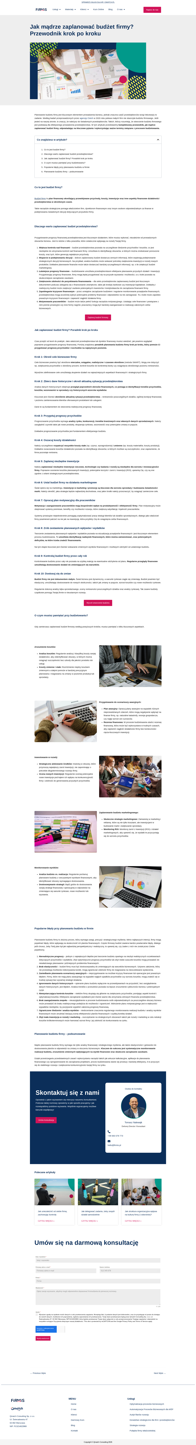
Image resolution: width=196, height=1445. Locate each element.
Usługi (55, 9)
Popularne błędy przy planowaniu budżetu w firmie (66, 167)
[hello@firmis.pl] (109, 1141)
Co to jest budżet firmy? (54, 150)
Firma (38, 1277)
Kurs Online (98, 9)
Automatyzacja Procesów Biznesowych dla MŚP (151, 1409)
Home (73, 1404)
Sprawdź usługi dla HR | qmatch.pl (98, 2)
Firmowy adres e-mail (43, 1267)
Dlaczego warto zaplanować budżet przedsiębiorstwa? (68, 154)
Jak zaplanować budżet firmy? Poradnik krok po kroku (68, 158)
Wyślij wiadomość (43, 1338)
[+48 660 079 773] (109, 1131)
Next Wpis (160, 1373)
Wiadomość (40, 1288)
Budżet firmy (40, 198)
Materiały (69, 9)
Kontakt (74, 1431)
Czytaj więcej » (46, 1221)
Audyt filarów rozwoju (139, 1415)
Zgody (38, 1312)
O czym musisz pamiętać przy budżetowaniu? (64, 163)
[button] (158, 139)
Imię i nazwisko (41, 1257)
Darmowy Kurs (77, 1420)
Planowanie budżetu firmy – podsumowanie (63, 172)
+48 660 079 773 (115, 1136)
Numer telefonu (105, 1267)
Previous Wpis (38, 1373)
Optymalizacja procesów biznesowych (147, 1404)
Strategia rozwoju (137, 1425)
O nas (119, 9)
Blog (110, 9)
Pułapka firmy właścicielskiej (142, 1431)
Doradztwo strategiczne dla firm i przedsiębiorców (152, 1420)
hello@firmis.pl (114, 1145)
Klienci (83, 9)
